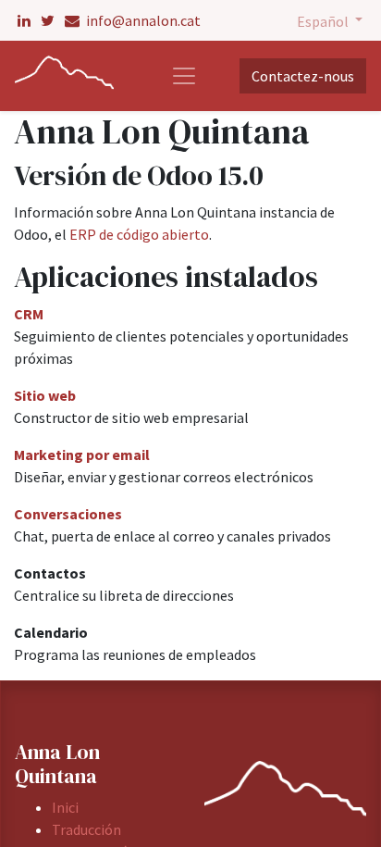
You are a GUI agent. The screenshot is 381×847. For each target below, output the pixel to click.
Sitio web (45, 395)
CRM (28, 314)
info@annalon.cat (142, 20)
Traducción (88, 829)
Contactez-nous (303, 76)
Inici (65, 807)
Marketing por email (82, 454)
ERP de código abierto (139, 234)
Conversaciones (68, 513)
